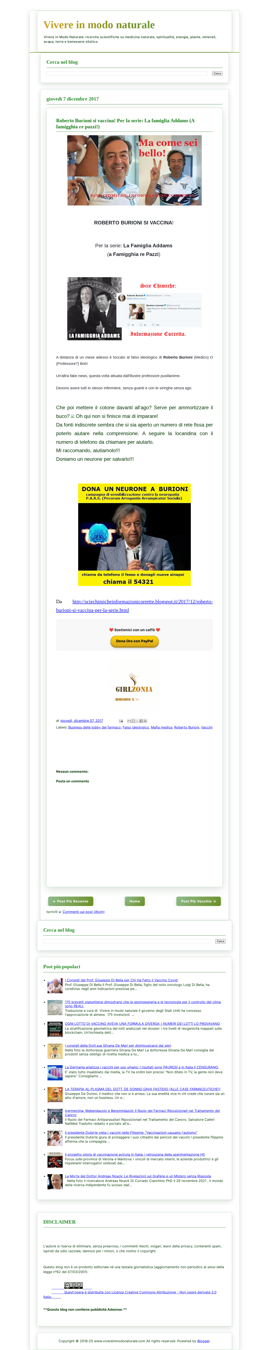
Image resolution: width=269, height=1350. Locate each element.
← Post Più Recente (70, 901)
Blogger (203, 1341)
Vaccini (206, 727)
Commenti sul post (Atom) (84, 912)
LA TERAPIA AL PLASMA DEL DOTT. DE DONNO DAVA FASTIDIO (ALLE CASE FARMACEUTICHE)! (142, 1089)
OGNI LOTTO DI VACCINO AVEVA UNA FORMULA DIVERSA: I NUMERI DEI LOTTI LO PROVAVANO (142, 1023)
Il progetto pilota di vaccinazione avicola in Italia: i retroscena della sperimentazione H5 (135, 1154)
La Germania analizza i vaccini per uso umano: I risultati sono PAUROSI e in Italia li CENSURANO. (142, 1067)
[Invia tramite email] (129, 721)
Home (134, 901)
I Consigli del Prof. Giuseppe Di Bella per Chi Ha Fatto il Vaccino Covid (121, 980)
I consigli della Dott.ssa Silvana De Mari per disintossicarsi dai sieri (118, 1045)
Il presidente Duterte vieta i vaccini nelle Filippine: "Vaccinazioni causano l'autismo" (131, 1132)
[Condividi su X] (137, 721)
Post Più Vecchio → (198, 901)
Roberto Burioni (186, 727)
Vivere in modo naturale (99, 24)
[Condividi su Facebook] (141, 721)
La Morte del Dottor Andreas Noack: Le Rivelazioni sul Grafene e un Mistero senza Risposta (138, 1176)
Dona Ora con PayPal (134, 641)
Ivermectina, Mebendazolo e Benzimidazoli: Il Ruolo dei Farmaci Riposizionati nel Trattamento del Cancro (142, 1113)
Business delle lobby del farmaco (94, 727)
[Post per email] (120, 720)
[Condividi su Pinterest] (145, 721)
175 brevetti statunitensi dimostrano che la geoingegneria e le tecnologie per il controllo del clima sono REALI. (143, 1004)
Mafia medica (161, 727)
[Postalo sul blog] (133, 721)
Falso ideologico (136, 727)
